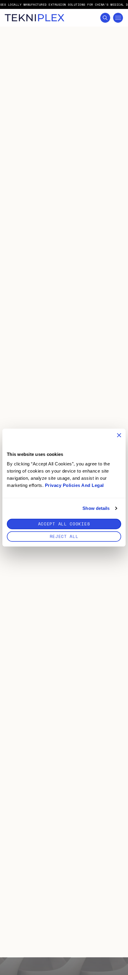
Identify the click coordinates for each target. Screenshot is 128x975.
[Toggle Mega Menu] (118, 18)
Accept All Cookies (64, 523)
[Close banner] (119, 435)
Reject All (64, 536)
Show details (96, 508)
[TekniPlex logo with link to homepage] (34, 17)
